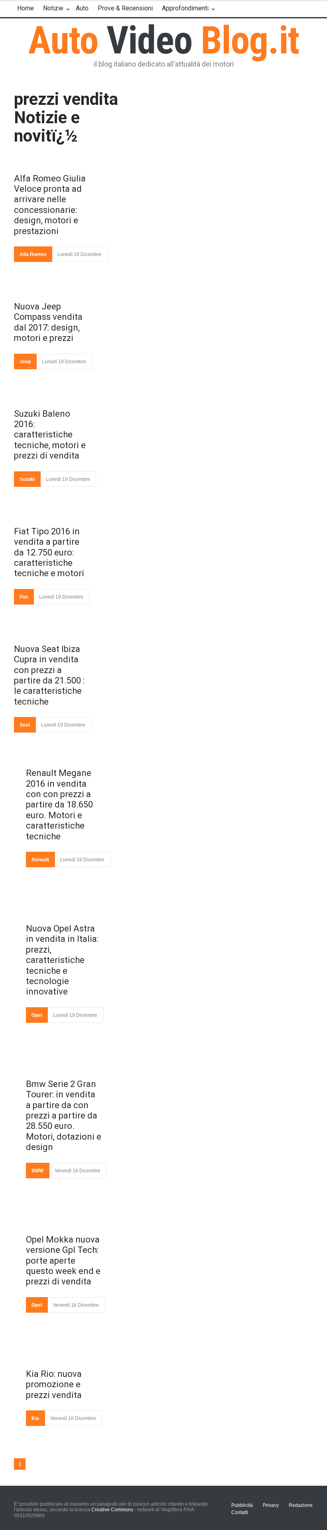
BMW (37, 1171)
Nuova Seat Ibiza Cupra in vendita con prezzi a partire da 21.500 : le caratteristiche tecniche (49, 675)
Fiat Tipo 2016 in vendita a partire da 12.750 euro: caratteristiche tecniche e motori (49, 552)
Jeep (25, 361)
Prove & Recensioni (125, 8)
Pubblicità (242, 1505)
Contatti (239, 1512)
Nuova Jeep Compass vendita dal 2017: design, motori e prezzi (48, 322)
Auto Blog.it (163, 40)
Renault (40, 859)
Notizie (53, 8)
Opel (37, 1015)
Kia (35, 1418)
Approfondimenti (185, 8)
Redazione (301, 1505)
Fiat (24, 597)
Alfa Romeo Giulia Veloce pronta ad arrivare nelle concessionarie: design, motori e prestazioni (50, 204)
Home (25, 8)
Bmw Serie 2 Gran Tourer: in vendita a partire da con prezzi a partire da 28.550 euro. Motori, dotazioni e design (63, 1115)
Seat (25, 725)
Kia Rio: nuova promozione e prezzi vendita (54, 1384)
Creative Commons (112, 1509)
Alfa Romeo (33, 254)
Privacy (271, 1505)
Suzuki (27, 479)
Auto (82, 8)
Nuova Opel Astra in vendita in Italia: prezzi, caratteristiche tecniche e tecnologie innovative (62, 960)
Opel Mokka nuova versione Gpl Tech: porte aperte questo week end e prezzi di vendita (63, 1261)
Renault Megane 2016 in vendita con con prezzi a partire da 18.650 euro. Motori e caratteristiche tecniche (59, 804)
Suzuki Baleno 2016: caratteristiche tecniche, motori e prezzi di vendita (50, 435)
